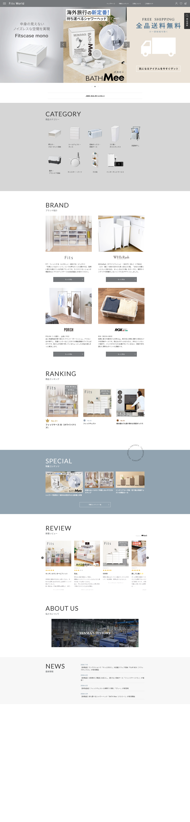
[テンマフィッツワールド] (16, 3)
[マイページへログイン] (176, 3)
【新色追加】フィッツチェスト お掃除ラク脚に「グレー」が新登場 (105, 688)
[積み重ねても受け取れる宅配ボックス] (130, 403)
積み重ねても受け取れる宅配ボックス (129, 423)
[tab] (91, 86)
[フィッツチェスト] (97, 403)
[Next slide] (127, 45)
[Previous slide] (63, 45)
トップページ (111, 4)
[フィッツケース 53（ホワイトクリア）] (62, 400)
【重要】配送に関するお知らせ (95, 96)
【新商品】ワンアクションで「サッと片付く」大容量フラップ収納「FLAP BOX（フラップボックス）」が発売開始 (112, 668)
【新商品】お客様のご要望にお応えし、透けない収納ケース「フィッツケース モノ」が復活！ (112, 679)
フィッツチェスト (89, 423)
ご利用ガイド (149, 4)
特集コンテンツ (124, 4)
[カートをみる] (185, 3)
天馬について (137, 4)
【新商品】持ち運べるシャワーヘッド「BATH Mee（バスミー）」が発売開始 (108, 696)
